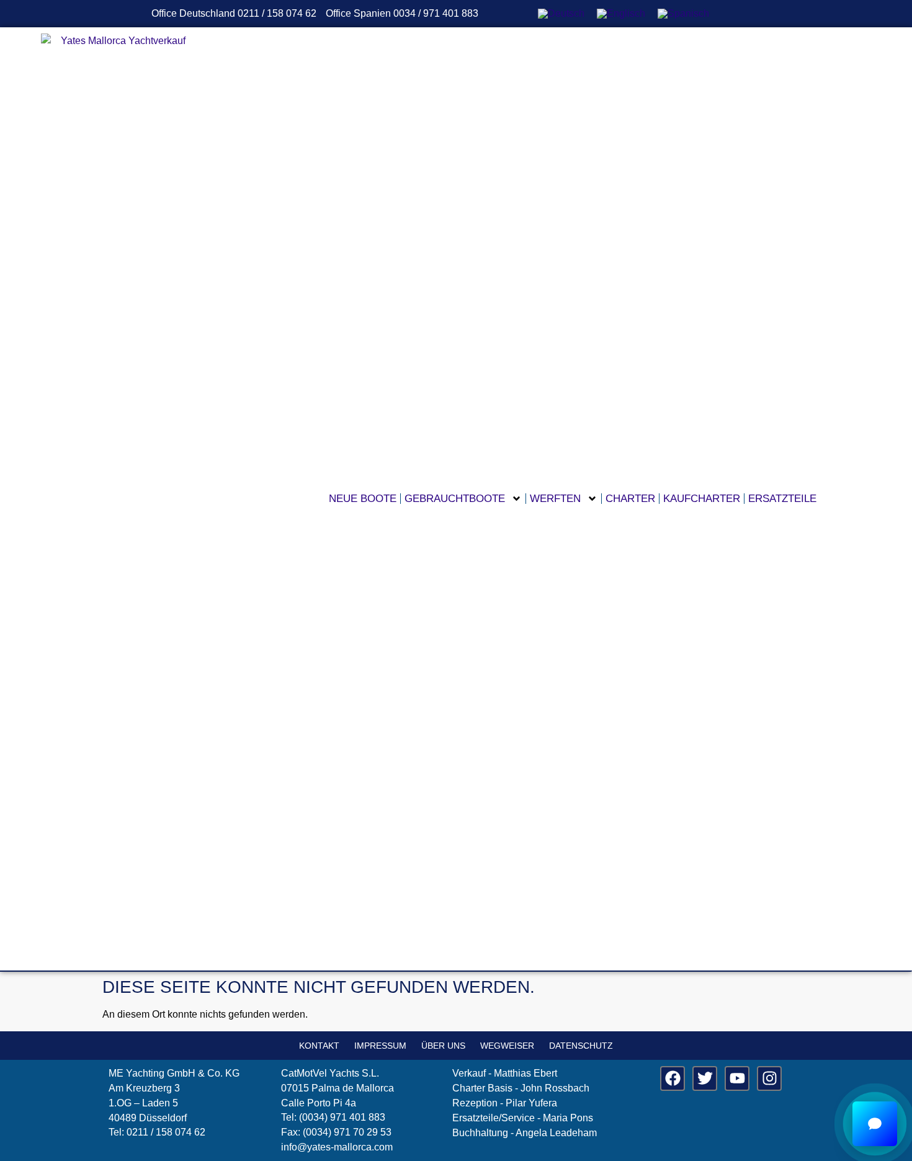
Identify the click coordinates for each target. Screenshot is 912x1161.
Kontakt (319, 1046)
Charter (630, 498)
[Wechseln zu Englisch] (621, 13)
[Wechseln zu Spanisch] (683, 13)
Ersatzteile (782, 498)
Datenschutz (581, 1046)
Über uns (443, 1046)
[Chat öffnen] (874, 1123)
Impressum (380, 1046)
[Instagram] (769, 1078)
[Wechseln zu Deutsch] (561, 13)
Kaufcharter (701, 498)
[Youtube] (737, 1078)
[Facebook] (672, 1078)
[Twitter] (704, 1078)
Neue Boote (362, 498)
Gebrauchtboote (455, 498)
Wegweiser (507, 1046)
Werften (555, 498)
